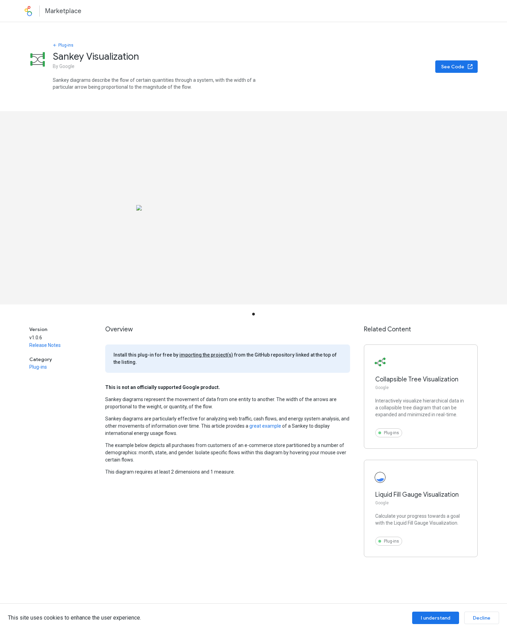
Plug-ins (65, 45)
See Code (452, 67)
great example (265, 426)
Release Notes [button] (45, 345)
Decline (481, 618)
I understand (435, 618)
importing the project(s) (206, 355)
